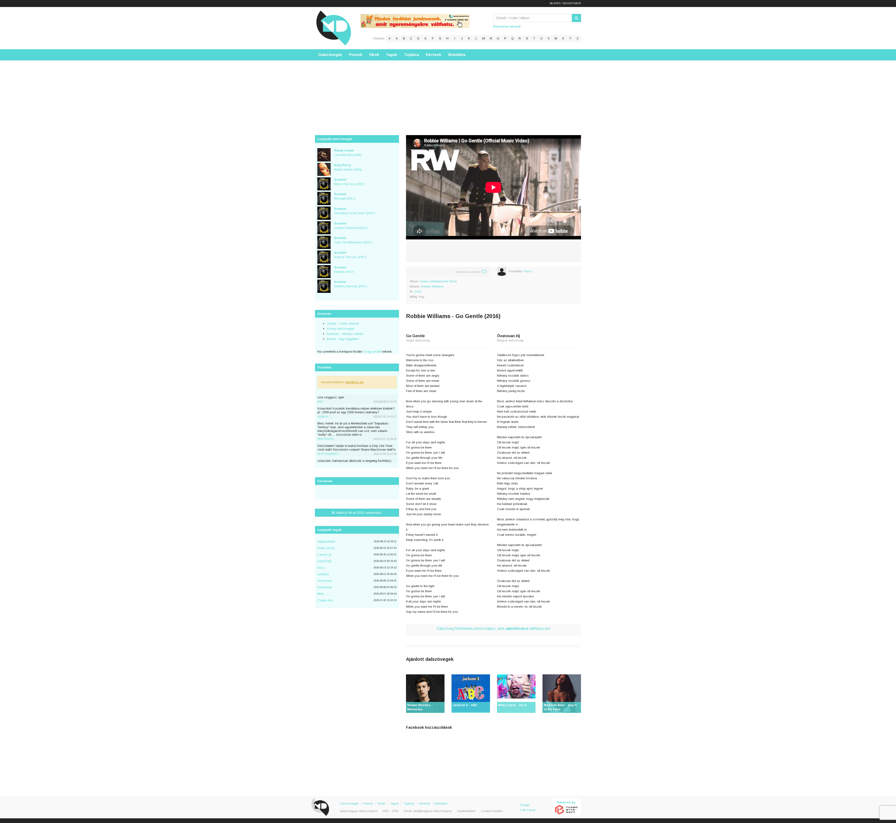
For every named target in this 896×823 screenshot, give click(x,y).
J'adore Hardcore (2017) (351, 226)
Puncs (528, 271)
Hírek (374, 55)
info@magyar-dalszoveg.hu (432, 811)
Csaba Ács (325, 600)
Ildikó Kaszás (325, 438)
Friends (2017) (344, 269)
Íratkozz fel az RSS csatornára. (358, 513)
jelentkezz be (355, 382)
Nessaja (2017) (344, 196)
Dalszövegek (330, 55)
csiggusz (323, 416)
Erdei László (326, 548)
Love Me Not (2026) (347, 153)
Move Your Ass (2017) (349, 182)
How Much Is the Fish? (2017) (354, 211)
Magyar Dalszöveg (333, 27)
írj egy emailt (371, 351)
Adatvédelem (466, 811)
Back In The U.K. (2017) (350, 255)
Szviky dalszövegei (340, 328)
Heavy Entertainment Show (438, 281)
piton (320, 401)
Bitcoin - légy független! (343, 339)
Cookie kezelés (492, 811)
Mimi (320, 593)
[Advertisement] (448, 93)
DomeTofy (324, 561)
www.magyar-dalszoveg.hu (359, 811)
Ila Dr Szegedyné (327, 453)
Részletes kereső (507, 26)
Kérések (433, 55)
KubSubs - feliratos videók (345, 334)
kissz (321, 567)
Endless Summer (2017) (350, 284)
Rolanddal (324, 587)
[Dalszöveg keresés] (576, 18)
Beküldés (457, 55)
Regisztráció (572, 3)
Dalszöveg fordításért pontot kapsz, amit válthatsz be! (493, 628)
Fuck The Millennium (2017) (353, 240)
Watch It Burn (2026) (348, 167)
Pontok (355, 55)
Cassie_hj (324, 554)
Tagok (391, 55)
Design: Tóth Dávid (527, 807)
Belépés (555, 3)
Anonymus (324, 580)
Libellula (323, 574)
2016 (418, 291)
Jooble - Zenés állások (343, 323)
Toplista (411, 55)
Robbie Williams (432, 286)
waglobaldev (326, 541)
